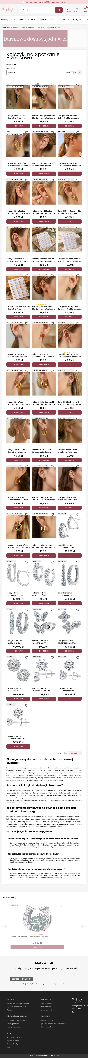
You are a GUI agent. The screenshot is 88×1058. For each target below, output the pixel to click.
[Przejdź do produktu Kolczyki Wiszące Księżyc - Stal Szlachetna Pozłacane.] (44, 97)
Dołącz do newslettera (21, 979)
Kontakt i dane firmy (14, 1037)
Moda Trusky (6, 27)
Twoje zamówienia (46, 1003)
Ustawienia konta (46, 1007)
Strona (68, 72)
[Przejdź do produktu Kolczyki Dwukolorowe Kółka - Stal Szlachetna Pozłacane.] (70, 97)
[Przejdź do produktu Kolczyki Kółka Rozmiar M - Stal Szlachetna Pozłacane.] (44, 383)
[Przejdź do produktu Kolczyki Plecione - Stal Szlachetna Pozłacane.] (18, 97)
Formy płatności (13, 1024)
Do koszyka (18, 126)
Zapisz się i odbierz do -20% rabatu (53, 1024)
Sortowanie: (10, 68)
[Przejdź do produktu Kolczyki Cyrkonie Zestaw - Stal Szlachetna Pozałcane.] (70, 240)
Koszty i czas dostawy (15, 1027)
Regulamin (11, 1010)
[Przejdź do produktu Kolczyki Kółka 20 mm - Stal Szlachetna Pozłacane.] (44, 479)
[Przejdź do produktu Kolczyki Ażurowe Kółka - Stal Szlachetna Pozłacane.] (18, 145)
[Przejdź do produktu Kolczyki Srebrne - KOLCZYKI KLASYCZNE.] (44, 670)
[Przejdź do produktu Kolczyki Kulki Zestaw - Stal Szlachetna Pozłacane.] (18, 288)
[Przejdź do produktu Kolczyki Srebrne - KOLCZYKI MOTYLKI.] (44, 622)
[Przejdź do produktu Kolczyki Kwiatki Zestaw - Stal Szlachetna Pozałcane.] (44, 193)
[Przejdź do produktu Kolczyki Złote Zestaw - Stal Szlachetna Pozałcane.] (70, 193)
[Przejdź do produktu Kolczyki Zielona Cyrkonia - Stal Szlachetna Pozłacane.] (44, 288)
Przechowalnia (45, 1010)
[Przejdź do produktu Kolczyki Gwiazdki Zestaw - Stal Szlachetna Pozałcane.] (44, 240)
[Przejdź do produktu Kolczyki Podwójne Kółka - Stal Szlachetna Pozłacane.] (18, 527)
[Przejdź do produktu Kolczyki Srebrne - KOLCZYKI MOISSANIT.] (70, 527)
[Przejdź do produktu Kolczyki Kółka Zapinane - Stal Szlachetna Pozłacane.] (44, 527)
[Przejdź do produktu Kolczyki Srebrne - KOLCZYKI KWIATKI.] (18, 670)
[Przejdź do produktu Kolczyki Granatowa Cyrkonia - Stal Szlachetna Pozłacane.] (18, 336)
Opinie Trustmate (13, 1041)
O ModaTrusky (12, 1044)
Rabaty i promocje (46, 1020)
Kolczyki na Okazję (27, 27)
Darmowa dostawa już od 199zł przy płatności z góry (46, 2)
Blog (8, 1047)
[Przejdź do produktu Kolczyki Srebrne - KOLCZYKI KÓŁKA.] (44, 574)
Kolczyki (16, 27)
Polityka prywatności (47, 1027)
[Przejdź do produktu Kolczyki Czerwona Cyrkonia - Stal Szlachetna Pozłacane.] (44, 336)
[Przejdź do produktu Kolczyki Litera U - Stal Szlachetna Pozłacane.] (18, 431)
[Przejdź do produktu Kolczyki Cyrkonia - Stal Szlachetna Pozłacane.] (44, 145)
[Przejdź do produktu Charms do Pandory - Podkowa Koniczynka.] (37, 918)
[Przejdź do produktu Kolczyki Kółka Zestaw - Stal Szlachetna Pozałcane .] (18, 193)
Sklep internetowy (43, 1055)
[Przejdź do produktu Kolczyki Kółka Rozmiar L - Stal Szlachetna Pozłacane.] (18, 383)
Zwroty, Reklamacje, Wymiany (18, 1003)
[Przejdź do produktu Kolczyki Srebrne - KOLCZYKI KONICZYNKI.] (70, 622)
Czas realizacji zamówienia (17, 1020)
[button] (59, 10)
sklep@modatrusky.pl (80, 1006)
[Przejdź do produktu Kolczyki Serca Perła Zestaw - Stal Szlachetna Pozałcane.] (18, 240)
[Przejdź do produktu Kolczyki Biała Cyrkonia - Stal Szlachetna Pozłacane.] (70, 336)
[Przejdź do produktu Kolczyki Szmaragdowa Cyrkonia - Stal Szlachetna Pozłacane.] (70, 288)
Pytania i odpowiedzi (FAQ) (17, 1007)
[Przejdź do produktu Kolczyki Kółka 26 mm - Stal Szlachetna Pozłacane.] (18, 479)
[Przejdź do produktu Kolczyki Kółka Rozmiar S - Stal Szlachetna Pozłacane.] (70, 383)
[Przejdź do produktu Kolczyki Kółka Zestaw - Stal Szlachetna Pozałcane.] (70, 145)
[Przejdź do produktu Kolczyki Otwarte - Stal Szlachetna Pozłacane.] (70, 479)
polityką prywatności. (59, 984)
